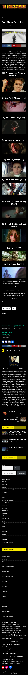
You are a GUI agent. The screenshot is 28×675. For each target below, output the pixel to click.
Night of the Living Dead (7, 649)
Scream (19, 651)
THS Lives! (4, 539)
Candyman (4, 628)
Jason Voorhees (15, 642)
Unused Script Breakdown (8, 542)
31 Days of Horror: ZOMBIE (16, 447)
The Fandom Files (6, 536)
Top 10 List (17, 350)
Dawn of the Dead (6, 630)
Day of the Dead (14, 630)
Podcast (4, 529)
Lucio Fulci (8, 350)
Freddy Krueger (16, 632)
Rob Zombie (13, 651)
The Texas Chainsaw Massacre (10, 661)
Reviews (4, 534)
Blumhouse (24, 626)
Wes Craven (9, 663)
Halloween (7, 638)
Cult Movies (4, 492)
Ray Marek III (21, 449)
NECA (13, 647)
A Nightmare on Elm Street (11, 622)
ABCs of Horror (5, 482)
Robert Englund (6, 651)
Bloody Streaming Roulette (8, 489)
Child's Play (10, 628)
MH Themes (14, 673)
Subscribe (22, 473)
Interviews (4, 513)
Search (3, 465)
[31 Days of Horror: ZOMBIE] (5, 449)
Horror (21, 639)
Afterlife (4, 487)
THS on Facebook (8, 549)
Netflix (16, 647)
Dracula (4, 632)
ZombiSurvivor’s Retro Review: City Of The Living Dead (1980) (17, 432)
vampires (4, 663)
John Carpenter (7, 644)
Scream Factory (9, 653)
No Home (4, 521)
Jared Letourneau (17, 25)
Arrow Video (5, 626)
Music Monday (5, 518)
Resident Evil (16, 649)
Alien (10, 620)
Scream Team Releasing (9, 657)
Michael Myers (6, 647)
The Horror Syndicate (9, 458)
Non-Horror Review (6, 523)
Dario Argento (16, 628)
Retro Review (5, 531)
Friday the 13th (8, 635)
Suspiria (12, 659)
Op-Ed (3, 526)
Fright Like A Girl (5, 495)
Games (3, 497)
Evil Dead (8, 632)
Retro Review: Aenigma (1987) (17, 439)
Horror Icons (4, 505)
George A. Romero (21, 635)
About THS (4, 484)
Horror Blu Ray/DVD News (8, 500)
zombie (13, 663)
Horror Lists (4, 508)
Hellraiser (15, 639)
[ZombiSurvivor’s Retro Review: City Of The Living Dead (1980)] (5, 433)
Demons (20, 630)
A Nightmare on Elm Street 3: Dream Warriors (10, 624)
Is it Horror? (4, 516)
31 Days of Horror (6, 479)
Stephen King (6, 659)
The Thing (21, 661)
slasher (20, 657)
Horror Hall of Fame (6, 502)
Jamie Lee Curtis (5, 642)
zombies (18, 663)
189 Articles (22, 368)
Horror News (5, 510)
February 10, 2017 (7, 25)
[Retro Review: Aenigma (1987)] (5, 441)
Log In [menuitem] (2, 1)
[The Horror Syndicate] (14, 9)
